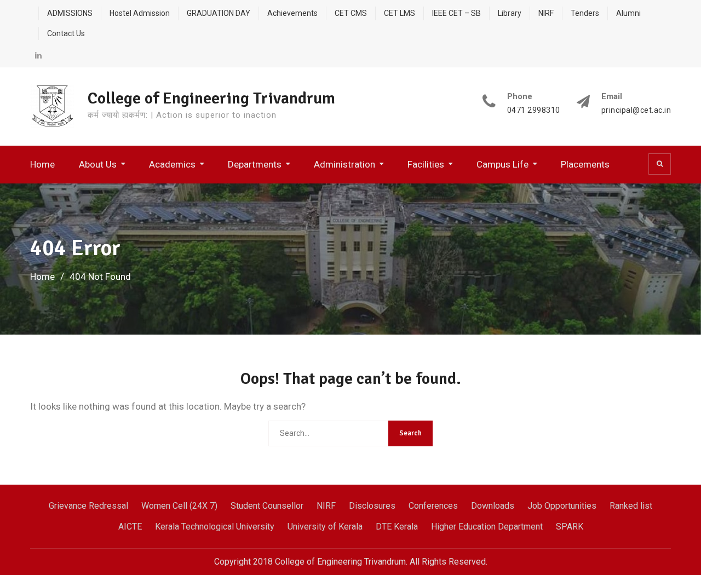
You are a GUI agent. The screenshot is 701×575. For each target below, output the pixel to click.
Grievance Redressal (88, 506)
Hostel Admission (140, 13)
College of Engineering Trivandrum (211, 98)
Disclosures (372, 506)
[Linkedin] (38, 55)
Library (509, 13)
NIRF (546, 13)
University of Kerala (325, 526)
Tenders (585, 13)
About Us (98, 164)
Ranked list (631, 506)
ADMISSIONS (70, 13)
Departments (254, 164)
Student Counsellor (267, 506)
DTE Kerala (397, 526)
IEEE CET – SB (456, 13)
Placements (585, 164)
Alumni (628, 13)
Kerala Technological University (214, 526)
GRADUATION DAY (218, 13)
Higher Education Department (487, 526)
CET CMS (351, 13)
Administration (344, 164)
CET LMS (399, 13)
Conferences (433, 506)
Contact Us (66, 33)
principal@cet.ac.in (636, 110)
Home (42, 164)
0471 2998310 (533, 110)
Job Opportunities (561, 506)
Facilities (425, 164)
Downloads (492, 506)
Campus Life (502, 164)
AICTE (130, 526)
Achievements (292, 13)
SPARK (569, 526)
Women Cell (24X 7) (179, 506)
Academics (172, 164)
